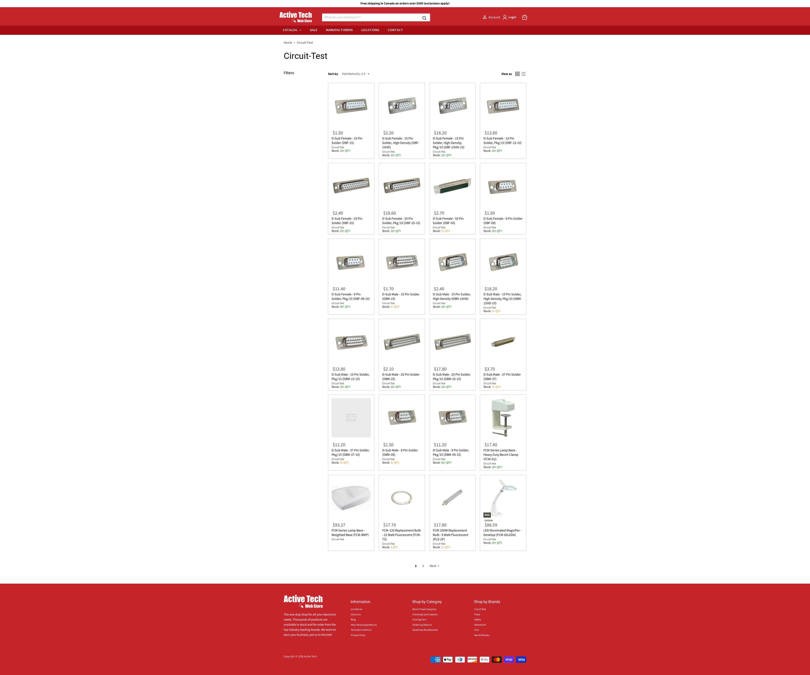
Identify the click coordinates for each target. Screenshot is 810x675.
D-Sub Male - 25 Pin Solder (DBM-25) (401, 376)
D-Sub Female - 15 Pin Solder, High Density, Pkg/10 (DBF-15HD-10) (448, 143)
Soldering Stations (422, 625)
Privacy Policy (358, 635)
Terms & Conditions (361, 630)
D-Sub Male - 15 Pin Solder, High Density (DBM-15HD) (452, 296)
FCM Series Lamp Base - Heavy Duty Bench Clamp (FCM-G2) (500, 454)
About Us (356, 614)
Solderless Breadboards (425, 630)
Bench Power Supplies (424, 609)
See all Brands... (482, 635)
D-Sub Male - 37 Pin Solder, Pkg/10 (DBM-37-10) (351, 452)
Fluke (477, 614)
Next (433, 566)
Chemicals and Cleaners (425, 614)
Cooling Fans (419, 619)
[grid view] (517, 74)
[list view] (523, 74)
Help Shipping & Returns (364, 625)
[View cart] (524, 17)
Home (288, 43)
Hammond (480, 625)
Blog (353, 619)
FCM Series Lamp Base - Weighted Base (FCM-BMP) (350, 532)
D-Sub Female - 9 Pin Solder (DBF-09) (503, 220)
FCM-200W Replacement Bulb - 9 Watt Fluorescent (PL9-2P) (450, 535)
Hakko (477, 619)
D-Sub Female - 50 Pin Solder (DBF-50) (448, 220)
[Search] (424, 17)
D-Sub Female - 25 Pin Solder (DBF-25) (347, 220)
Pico (476, 630)
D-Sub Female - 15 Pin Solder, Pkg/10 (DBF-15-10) (502, 140)
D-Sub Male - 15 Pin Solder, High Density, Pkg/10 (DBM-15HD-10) (502, 299)
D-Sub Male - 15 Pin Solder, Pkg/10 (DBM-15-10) (351, 376)
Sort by (333, 74)
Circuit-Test (338, 147)
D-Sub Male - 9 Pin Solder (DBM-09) (400, 452)
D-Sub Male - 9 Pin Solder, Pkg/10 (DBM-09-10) (451, 452)
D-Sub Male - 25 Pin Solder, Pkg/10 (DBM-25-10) (452, 376)
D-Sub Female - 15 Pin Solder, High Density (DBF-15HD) (400, 143)
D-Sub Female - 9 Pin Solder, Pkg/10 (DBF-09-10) (351, 296)
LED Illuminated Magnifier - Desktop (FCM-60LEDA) (502, 532)
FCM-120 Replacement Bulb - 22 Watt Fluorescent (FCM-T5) (401, 535)
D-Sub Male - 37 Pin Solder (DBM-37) (502, 376)
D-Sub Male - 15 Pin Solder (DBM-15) (401, 296)
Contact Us (356, 609)
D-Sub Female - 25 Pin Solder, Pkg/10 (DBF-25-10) (401, 220)
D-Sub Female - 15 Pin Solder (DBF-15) (347, 140)
